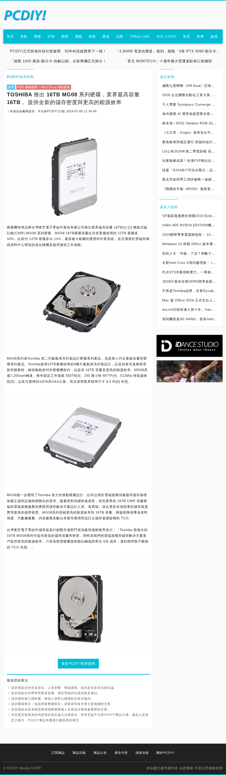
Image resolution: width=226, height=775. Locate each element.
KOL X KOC (167, 36)
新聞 (64, 36)
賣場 (105, 36)
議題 (78, 36)
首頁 (10, 36)
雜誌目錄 (79, 752)
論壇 (214, 36)
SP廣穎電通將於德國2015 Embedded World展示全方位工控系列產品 (190, 216)
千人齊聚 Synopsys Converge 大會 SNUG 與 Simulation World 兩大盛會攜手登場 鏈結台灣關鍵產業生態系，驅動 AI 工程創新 (190, 104)
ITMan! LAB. (140, 36)
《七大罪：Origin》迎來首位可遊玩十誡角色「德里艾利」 (190, 132)
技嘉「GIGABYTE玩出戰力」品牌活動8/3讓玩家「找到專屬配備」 (190, 170)
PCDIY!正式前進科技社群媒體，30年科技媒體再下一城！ (58, 51)
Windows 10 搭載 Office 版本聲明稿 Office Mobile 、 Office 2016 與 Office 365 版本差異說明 (190, 244)
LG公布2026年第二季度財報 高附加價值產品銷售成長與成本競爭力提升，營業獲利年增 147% (190, 151)
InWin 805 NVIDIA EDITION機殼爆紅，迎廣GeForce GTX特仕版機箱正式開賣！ (190, 225)
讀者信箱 (142, 752)
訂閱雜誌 (58, 752)
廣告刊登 (121, 752)
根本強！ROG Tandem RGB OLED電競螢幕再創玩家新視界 (190, 123)
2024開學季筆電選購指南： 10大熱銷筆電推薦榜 (190, 234)
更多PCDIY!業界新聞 (78, 663)
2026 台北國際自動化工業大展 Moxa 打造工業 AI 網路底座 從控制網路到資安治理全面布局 (190, 95)
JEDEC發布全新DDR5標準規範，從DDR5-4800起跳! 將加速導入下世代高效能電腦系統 (190, 281)
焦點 (23, 36)
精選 (92, 36)
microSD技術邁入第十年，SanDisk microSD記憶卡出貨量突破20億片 (190, 309)
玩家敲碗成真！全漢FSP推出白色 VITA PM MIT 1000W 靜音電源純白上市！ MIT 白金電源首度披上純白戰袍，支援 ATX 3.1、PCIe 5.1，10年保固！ (190, 160)
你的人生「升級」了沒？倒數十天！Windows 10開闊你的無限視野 (190, 253)
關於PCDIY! (165, 752)
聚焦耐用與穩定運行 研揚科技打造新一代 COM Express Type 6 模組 (190, 142)
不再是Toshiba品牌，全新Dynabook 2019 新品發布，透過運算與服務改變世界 (190, 291)
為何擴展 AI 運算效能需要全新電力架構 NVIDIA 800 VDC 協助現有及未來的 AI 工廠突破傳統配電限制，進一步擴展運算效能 (190, 114)
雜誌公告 (100, 752)
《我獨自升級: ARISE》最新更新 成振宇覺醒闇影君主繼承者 (190, 189)
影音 (186, 36)
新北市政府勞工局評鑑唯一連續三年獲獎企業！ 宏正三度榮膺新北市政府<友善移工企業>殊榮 (190, 179)
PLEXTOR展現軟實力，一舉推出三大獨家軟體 (190, 272)
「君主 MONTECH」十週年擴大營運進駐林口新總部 (168, 61)
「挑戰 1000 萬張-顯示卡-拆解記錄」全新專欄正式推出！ (58, 61)
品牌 (119, 36)
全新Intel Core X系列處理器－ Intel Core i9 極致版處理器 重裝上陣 (190, 263)
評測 (51, 36)
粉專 (200, 36)
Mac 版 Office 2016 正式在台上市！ (190, 300)
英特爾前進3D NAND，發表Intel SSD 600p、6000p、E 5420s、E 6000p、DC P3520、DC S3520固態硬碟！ (190, 319)
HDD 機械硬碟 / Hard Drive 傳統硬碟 (43, 87)
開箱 (37, 36)
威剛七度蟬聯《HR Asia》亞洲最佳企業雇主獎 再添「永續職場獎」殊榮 (190, 86)
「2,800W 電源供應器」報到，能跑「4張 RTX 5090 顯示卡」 (168, 51)
